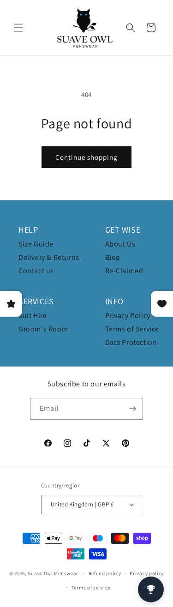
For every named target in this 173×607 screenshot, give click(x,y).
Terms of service (91, 587)
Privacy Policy (127, 315)
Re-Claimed (124, 271)
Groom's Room (43, 329)
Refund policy (105, 573)
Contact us (36, 271)
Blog (112, 257)
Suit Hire (32, 315)
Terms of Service (132, 329)
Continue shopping (86, 157)
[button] (18, 28)
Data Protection (131, 342)
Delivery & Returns (48, 257)
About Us (120, 244)
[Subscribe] (132, 409)
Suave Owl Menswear (53, 573)
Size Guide (36, 244)
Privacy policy (147, 573)
